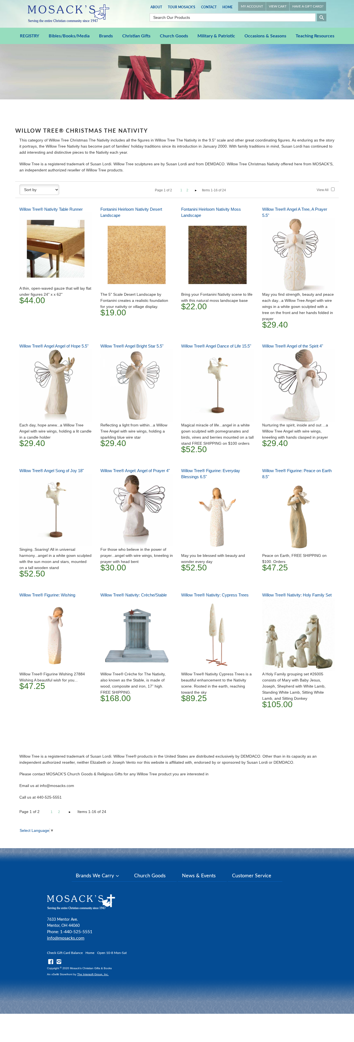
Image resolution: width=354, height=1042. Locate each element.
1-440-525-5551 (76, 932)
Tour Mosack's (181, 7)
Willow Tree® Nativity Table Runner (51, 209)
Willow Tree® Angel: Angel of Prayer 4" (135, 470)
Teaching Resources (315, 36)
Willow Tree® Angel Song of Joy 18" (51, 470)
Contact (209, 7)
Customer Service (251, 875)
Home (227, 7)
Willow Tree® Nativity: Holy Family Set (297, 595)
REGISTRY (29, 36)
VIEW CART (278, 6)
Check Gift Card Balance (65, 952)
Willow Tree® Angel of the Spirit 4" (292, 346)
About (156, 7)
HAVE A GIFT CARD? (307, 6)
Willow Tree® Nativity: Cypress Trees (215, 595)
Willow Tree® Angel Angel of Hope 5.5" (53, 346)
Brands (106, 36)
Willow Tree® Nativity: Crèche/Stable (133, 595)
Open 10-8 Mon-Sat (112, 952)
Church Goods (174, 36)
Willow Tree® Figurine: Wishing (47, 595)
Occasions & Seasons (265, 36)
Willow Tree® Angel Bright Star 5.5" (131, 346)
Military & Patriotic (216, 36)
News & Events (199, 875)
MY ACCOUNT (252, 6)
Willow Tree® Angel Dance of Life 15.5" (216, 346)
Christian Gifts (136, 36)
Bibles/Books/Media (69, 36)
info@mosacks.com (65, 938)
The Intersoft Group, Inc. (93, 974)
